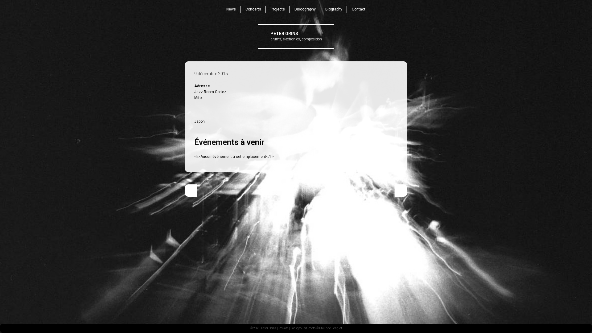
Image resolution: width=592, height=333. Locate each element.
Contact (358, 9)
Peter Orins (284, 33)
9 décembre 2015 (211, 73)
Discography (305, 9)
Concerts (253, 9)
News (231, 9)
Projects (278, 9)
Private (283, 328)
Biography (333, 9)
